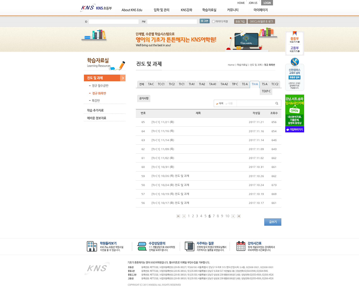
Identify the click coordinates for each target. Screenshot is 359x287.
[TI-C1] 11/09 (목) (163, 149)
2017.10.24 (256, 185)
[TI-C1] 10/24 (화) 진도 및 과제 (170, 185)
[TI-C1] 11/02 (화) (163, 158)
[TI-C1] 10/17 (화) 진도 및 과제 (170, 203)
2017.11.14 (256, 140)
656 (274, 122)
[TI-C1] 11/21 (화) (163, 122)
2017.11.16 (256, 131)
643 (274, 149)
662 (274, 158)
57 (143, 194)
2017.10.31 (256, 167)
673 (274, 185)
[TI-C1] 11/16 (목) (163, 131)
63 (143, 140)
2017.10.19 (256, 194)
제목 (221, 103)
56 (143, 203)
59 (143, 176)
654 (274, 131)
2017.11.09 (256, 149)
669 (274, 194)
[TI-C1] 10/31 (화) (163, 167)
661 (274, 167)
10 (227, 216)
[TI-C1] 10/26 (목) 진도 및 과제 (170, 176)
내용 (230, 103)
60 (143, 167)
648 (274, 140)
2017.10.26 (256, 176)
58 (143, 185)
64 (143, 131)
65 (143, 122)
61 (143, 158)
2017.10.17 (256, 203)
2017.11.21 (256, 122)
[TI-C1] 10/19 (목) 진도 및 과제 (170, 194)
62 (143, 149)
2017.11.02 (256, 158)
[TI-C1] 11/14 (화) (163, 140)
